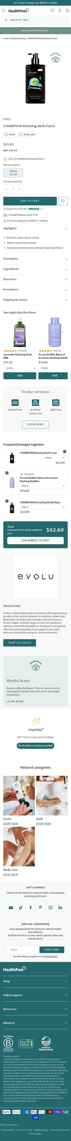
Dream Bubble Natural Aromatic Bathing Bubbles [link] (39, 479)
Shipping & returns (15, 299)
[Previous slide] (3, 30)
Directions (10, 279)
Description (10, 258)
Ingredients (11, 269)
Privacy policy (7, 1130)
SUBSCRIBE (51, 949)
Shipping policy (41, 1130)
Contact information (60, 1130)
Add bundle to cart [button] (35, 540)
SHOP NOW (10, 823)
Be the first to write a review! (35, 745)
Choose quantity (12, 181)
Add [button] (20, 375)
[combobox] (35, 20)
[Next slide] (67, 30)
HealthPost (13, 1125)
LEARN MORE (15, 701)
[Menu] (3, 10)
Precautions (11, 289)
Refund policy (35, 1133)
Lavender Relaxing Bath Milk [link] (17, 356)
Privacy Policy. (51, 956)
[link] (19, 332)
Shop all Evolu (19, 642)
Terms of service (24, 1130)
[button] (52, 10)
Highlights (10, 228)
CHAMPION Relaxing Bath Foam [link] (38, 452)
